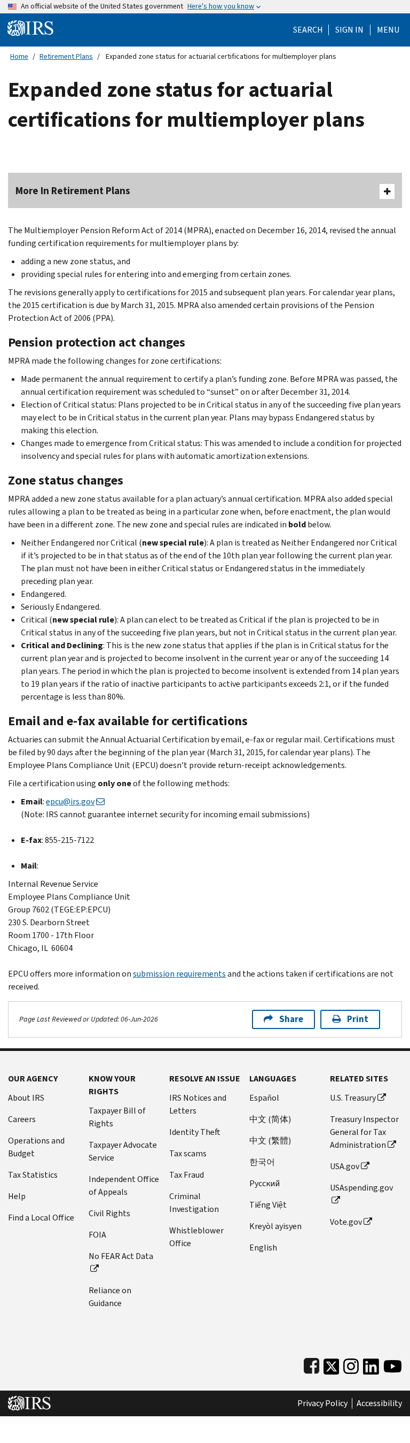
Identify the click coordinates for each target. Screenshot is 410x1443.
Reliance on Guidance (110, 1297)
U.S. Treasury (353, 1097)
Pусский (264, 1183)
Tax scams (188, 1153)
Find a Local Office (41, 1217)
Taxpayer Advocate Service (123, 1151)
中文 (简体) (270, 1119)
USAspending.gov (361, 1187)
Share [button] (291, 1019)
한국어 (262, 1162)
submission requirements (179, 973)
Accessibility (379, 1403)
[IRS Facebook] (311, 1364)
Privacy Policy (322, 1403)
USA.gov (344, 1166)
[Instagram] (351, 1364)
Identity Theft (194, 1132)
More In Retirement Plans (72, 190)
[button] (349, 30)
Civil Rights (109, 1213)
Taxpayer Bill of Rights (117, 1117)
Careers (22, 1119)
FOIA (97, 1234)
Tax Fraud (186, 1174)
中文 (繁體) (270, 1140)
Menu (388, 30)
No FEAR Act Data (121, 1256)
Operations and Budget (36, 1147)
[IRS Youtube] (392, 1364)
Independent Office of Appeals (124, 1185)
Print (357, 1019)
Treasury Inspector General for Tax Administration (364, 1132)
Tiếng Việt (268, 1204)
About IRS (26, 1097)
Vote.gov (346, 1221)
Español (264, 1097)
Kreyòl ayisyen (275, 1226)
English (263, 1247)
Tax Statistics (33, 1174)
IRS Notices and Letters (197, 1104)
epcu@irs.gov (70, 801)
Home (19, 56)
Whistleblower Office (196, 1237)
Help (17, 1196)
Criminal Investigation (194, 1203)
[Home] (30, 27)
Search (308, 30)
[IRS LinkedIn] (371, 1364)
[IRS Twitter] (332, 1364)
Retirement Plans (66, 56)
